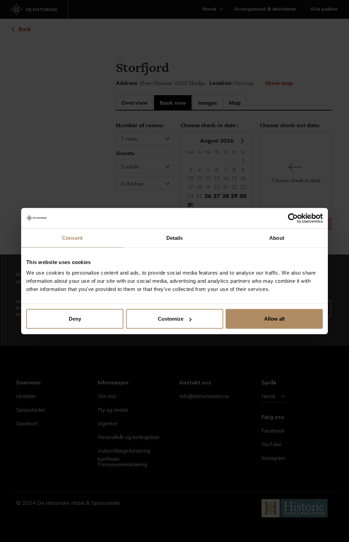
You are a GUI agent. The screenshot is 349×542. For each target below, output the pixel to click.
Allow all (274, 319)
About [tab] (276, 237)
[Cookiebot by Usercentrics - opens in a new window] (293, 218)
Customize (170, 319)
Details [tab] (174, 237)
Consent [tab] (72, 237)
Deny (75, 319)
